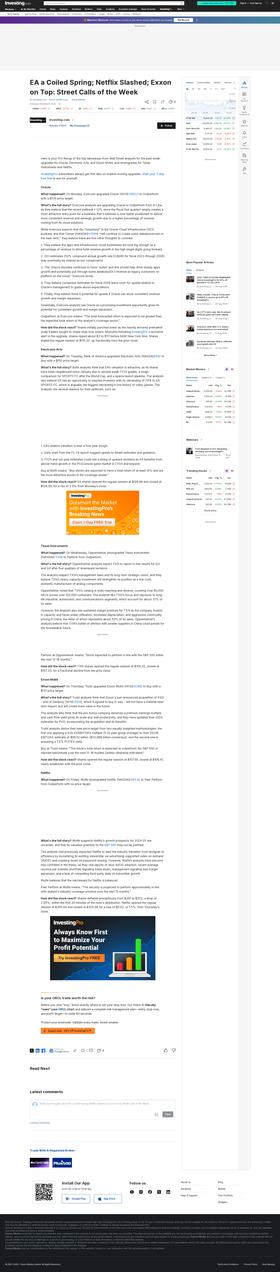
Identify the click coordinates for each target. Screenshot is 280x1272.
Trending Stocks (196, 470)
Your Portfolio (225, 1195)
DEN (78, 702)
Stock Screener (148, 9)
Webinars (137, 14)
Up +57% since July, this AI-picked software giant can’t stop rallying (213, 313)
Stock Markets (63, 14)
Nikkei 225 (191, 139)
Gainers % (207, 377)
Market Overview (46, 14)
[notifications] (267, 3)
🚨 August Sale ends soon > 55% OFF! (216, 3)
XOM (137, 686)
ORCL (133, 194)
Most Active (192, 377)
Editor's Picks (31, 14)
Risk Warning (268, 1264)
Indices (189, 82)
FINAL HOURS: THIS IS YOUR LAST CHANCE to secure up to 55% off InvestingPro (213, 297)
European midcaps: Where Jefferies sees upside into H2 (214, 342)
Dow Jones (191, 144)
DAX (188, 123)
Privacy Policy (250, 1264)
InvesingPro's (141, 331)
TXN (58, 557)
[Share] (147, 102)
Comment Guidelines (40, 1123)
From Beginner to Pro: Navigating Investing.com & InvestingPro (211, 450)
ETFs (118, 14)
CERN (93, 233)
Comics (126, 14)
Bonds (110, 14)
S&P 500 (110, 845)
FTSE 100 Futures (194, 149)
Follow (168, 125)
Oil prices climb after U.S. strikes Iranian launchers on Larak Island (212, 328)
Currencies (77, 14)
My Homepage (78, 125)
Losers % (220, 377)
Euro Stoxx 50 (192, 128)
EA (157, 356)
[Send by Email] (91, 1050)
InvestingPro (49, 174)
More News (209, 355)
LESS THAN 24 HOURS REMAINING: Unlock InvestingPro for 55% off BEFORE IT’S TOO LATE (214, 280)
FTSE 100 (190, 118)
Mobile (221, 1188)
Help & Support (189, 1195)
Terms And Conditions (228, 1264)
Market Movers (195, 369)
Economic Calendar (128, 9)
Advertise (186, 1188)
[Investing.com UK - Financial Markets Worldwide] (18, 3)
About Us (186, 1182)
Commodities (90, 14)
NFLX (135, 779)
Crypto (102, 14)
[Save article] (155, 102)
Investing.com (59, 119)
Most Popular (13, 14)
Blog (220, 1182)
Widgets (222, 1202)
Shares (227, 82)
